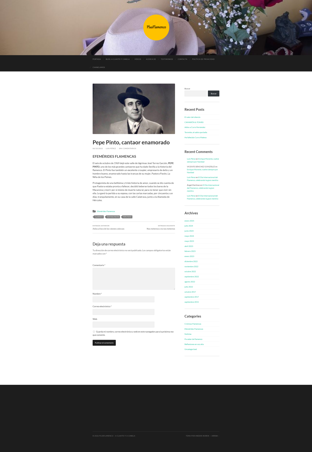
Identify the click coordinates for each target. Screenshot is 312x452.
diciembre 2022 (191, 261)
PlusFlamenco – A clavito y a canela (117, 436)
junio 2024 (189, 231)
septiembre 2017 (192, 297)
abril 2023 (189, 246)
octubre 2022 (190, 271)
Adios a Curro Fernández (195, 127)
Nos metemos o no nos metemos (161, 227)
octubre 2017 (190, 292)
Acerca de (151, 59)
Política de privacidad (203, 59)
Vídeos (138, 59)
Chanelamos (99, 67)
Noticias (188, 334)
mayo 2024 (189, 236)
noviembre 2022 (191, 266)
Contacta (182, 59)
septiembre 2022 (192, 276)
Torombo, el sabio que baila (196, 132)
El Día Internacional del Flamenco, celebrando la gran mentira (203, 188)
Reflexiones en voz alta (194, 344)
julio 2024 (189, 226)
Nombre (97, 293)
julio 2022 (189, 287)
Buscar (187, 88)
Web (95, 319)
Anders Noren (202, 436)
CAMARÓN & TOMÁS (194, 122)
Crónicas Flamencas (193, 324)
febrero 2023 (190, 251)
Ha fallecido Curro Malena (195, 137)
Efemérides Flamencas (106, 211)
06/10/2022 (98, 148)
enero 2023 (189, 256)
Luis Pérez (111, 148)
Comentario (99, 265)
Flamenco (99, 217)
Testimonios (167, 59)
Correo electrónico (102, 306)
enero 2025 (189, 221)
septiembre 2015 (192, 302)
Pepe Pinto (127, 217)
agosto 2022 (190, 281)
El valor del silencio (192, 117)
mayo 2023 (189, 241)
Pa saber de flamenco (193, 339)
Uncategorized (191, 349)
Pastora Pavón (113, 217)
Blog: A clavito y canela (118, 59)
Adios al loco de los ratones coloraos (108, 227)
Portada (97, 59)
